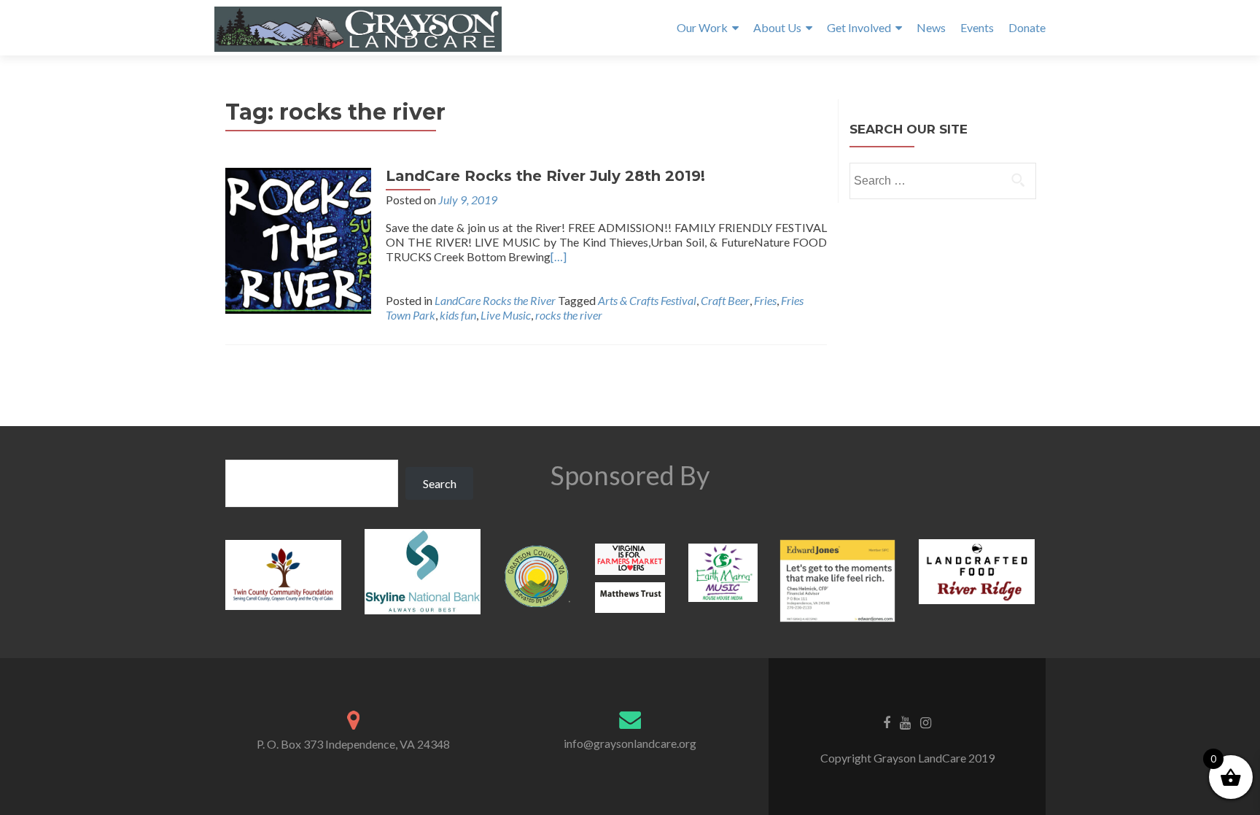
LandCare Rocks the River (495, 300)
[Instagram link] (925, 722)
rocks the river (568, 315)
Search (439, 483)
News (931, 27)
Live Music (506, 315)
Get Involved (859, 27)
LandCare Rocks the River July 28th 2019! (545, 176)
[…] (559, 256)
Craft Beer (725, 300)
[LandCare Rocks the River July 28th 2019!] (298, 239)
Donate (1027, 27)
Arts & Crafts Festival (647, 300)
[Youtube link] (905, 722)
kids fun (458, 315)
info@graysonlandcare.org (630, 743)
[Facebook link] (886, 722)
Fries (765, 300)
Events (977, 27)
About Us (777, 27)
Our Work (702, 27)
